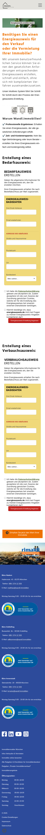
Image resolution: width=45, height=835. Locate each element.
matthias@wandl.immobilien (18, 588)
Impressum (6, 821)
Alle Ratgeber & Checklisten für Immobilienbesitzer (21, 762)
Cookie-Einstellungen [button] (10, 817)
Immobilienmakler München (12, 749)
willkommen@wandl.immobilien (19, 639)
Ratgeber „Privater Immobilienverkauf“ (16, 766)
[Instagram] (26, 736)
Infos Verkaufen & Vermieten (12, 754)
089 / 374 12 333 (15, 584)
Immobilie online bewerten (12, 758)
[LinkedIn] (12, 736)
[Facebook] (5, 736)
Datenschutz (6, 826)
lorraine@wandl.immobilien (18, 691)
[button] (4, 830)
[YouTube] (19, 736)
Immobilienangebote (9, 770)
